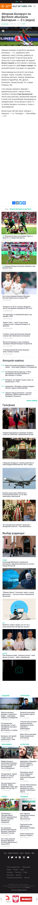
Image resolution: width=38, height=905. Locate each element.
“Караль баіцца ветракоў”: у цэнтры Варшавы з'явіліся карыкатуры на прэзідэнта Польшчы (18, 394)
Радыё (9, 870)
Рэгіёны (15, 870)
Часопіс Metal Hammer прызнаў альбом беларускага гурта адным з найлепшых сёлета (28, 788)
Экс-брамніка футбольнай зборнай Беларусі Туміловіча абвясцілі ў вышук (8, 830)
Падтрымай (26, 867)
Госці (5, 853)
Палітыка (25, 696)
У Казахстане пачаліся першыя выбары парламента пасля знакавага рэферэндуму (28, 725)
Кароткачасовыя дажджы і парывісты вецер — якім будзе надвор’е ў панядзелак (21, 366)
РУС (21, 2)
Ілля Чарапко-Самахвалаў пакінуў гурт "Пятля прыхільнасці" (27, 816)
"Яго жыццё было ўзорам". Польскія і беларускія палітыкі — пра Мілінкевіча (17, 525)
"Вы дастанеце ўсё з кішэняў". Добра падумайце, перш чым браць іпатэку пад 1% (9, 785)
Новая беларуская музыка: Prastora (27, 834)
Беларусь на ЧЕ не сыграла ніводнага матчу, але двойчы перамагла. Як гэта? (17, 307)
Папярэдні (1, 899)
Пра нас (27, 877)
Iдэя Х (21, 853)
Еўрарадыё (5, 24)
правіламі (27, 887)
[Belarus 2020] (21, 899)
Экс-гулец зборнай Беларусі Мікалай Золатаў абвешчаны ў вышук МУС (16, 297)
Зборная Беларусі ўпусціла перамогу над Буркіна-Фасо (18, 267)
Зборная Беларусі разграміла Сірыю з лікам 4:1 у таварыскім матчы (17, 237)
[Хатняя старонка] (21, 6)
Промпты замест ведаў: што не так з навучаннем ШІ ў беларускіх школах (16, 626)
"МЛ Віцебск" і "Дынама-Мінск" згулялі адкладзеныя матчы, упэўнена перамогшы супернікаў (9, 818)
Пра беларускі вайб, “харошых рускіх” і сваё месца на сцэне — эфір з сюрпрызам (19, 656)
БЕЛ (17, 2)
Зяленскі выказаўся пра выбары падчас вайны (27, 714)
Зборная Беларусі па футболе (20, 209)
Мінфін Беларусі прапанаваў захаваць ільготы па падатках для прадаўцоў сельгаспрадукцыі (9, 764)
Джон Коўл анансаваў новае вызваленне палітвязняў (28, 736)
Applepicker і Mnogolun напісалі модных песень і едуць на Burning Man (19, 387)
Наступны (37, 899)
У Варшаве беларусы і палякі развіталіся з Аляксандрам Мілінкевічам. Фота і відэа (18, 464)
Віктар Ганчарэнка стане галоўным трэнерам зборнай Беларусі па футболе (17, 343)
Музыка (24, 797)
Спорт (23, 24)
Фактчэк (27, 853)
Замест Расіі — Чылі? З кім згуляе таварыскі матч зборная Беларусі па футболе (16, 324)
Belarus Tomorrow (13, 853)
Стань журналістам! (13, 867)
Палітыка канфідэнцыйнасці (19, 890)
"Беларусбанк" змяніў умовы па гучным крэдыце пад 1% (9, 775)
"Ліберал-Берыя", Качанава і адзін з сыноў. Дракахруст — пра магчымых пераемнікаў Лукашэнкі (18, 594)
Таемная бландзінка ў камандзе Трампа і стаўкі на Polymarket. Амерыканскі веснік (18, 433)
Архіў (22, 870)
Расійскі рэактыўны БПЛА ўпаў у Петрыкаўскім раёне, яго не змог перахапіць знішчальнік (15, 494)
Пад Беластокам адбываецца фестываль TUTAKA (27, 826)
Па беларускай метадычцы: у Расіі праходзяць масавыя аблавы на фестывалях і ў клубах (18, 373)
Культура (24, 744)
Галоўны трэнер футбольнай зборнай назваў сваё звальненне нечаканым (16, 335)
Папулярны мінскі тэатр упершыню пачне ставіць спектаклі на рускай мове (27, 775)
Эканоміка (6, 744)
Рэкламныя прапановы (14, 877)
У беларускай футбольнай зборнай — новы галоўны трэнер (16, 351)
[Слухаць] (6, 653)
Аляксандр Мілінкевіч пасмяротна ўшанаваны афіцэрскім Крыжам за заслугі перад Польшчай (18, 564)
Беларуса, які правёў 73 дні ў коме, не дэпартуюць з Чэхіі (19, 381)
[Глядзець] (3, 236)
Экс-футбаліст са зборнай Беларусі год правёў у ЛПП (17, 315)
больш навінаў (32, 400)
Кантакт (18, 875)
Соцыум (5, 696)
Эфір (33, 853)
